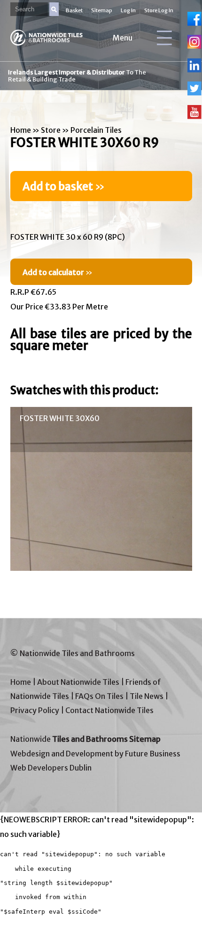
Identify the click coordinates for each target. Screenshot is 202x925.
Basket (74, 10)
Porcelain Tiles (96, 130)
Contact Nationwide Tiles (109, 710)
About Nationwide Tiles (78, 682)
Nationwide (85, 739)
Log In (128, 10)
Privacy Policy (34, 710)
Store (51, 130)
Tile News (146, 696)
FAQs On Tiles (99, 696)
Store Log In (158, 10)
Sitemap (101, 10)
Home (20, 130)
